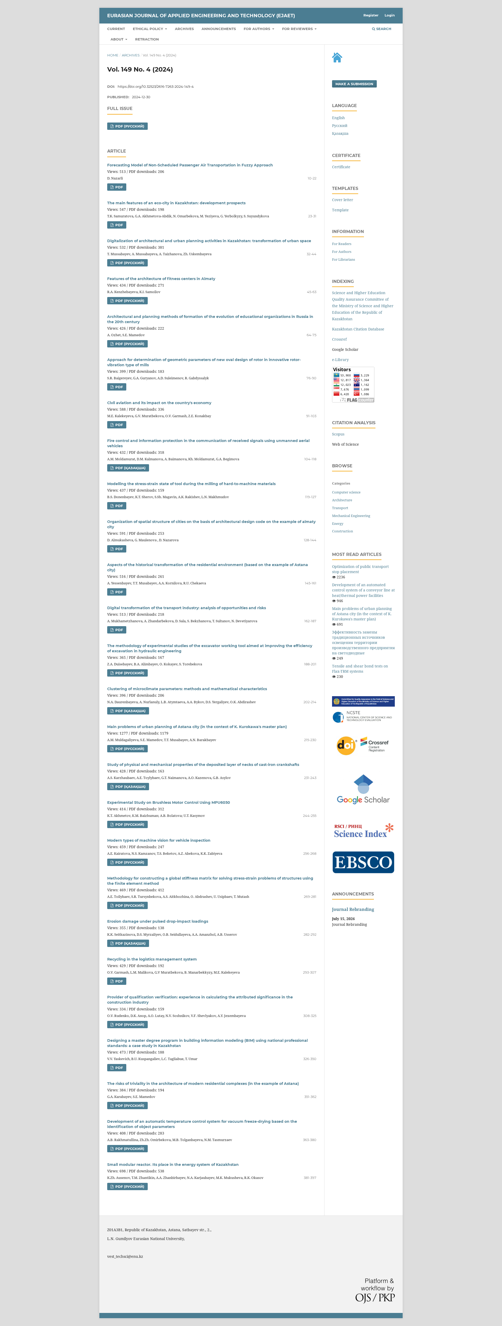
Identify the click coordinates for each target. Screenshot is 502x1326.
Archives (184, 29)
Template (340, 209)
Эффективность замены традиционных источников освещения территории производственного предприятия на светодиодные (363, 642)
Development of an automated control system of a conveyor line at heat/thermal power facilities (363, 590)
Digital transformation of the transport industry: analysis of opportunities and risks (186, 608)
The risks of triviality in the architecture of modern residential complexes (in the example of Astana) (203, 1083)
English (338, 117)
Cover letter (342, 199)
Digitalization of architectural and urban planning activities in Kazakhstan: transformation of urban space (209, 241)
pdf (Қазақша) (130, 468)
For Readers (341, 243)
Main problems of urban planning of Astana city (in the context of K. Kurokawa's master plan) (197, 726)
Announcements (219, 29)
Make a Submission (354, 84)
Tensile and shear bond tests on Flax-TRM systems (360, 669)
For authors (257, 29)
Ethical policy (148, 29)
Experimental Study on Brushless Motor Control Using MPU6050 (168, 802)
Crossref (339, 339)
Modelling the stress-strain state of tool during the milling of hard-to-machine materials (191, 483)
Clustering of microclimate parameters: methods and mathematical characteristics (187, 689)
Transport (340, 507)
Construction (342, 531)
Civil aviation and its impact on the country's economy (159, 402)
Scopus (338, 434)
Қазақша (340, 133)
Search (383, 29)
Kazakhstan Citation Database (358, 329)
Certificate (341, 166)
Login (390, 15)
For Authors (341, 251)
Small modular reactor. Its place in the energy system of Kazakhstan (173, 1164)
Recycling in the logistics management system (152, 959)
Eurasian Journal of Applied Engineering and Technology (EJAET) (201, 16)
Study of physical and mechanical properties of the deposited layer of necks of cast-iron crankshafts (203, 764)
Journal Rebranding (353, 909)
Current (116, 29)
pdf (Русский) (129, 126)
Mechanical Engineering (351, 515)
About (117, 39)
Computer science (346, 492)
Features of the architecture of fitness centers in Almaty (161, 278)
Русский (339, 125)
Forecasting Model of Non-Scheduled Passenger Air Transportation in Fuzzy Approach (190, 165)
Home (112, 55)
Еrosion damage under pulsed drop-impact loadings (157, 921)
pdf (118, 187)
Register (371, 15)
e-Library (340, 359)
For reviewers (298, 29)
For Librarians (343, 259)
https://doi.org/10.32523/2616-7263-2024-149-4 (156, 86)
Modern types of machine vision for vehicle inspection (158, 840)
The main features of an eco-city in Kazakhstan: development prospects (176, 203)
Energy (337, 523)
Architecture (342, 500)
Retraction (147, 39)
